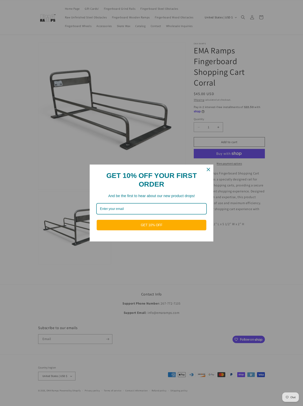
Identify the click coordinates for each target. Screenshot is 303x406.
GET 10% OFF (151, 225)
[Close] (208, 169)
